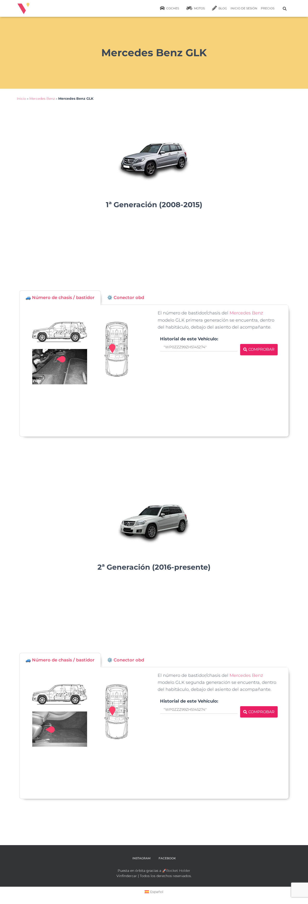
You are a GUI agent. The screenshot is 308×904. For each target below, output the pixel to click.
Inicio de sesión (244, 8)
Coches (172, 8)
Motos (199, 8)
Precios (267, 8)
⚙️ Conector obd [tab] (125, 297)
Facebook (167, 858)
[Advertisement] (154, 252)
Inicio (21, 98)
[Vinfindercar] (23, 8)
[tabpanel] (154, 370)
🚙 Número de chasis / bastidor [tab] (60, 297)
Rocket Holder (178, 870)
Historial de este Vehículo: (189, 339)
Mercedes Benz (42, 98)
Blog (222, 8)
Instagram (141, 858)
